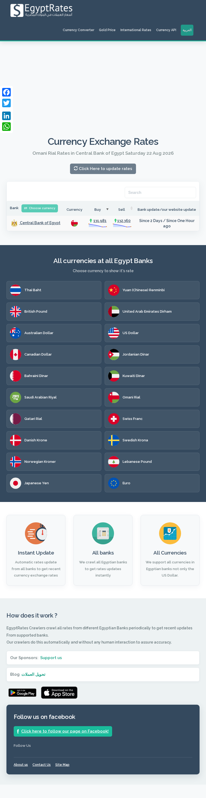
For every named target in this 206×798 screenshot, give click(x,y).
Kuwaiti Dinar (134, 376)
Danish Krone (35, 440)
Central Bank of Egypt (39, 223)
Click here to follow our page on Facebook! (65, 731)
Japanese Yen (36, 483)
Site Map (62, 765)
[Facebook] (6, 92)
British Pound (35, 311)
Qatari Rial (33, 419)
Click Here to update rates (105, 168)
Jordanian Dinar (136, 354)
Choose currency (41, 208)
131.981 (99, 221)
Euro (126, 483)
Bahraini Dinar (36, 376)
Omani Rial (131, 397)
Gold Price (107, 30)
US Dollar (131, 333)
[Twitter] (6, 103)
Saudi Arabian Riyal (40, 397)
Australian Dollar (38, 333)
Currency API (166, 30)
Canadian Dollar (38, 354)
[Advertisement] (103, 81)
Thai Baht (32, 290)
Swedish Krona (135, 440)
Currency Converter (78, 30)
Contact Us (41, 765)
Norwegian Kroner (40, 462)
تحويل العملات (33, 674)
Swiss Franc (133, 419)
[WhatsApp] (6, 126)
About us (21, 765)
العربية (187, 30)
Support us (51, 657)
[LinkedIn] (6, 115)
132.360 (124, 221)
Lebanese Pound (137, 462)
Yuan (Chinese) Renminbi (144, 290)
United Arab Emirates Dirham (147, 311)
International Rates (135, 30)
